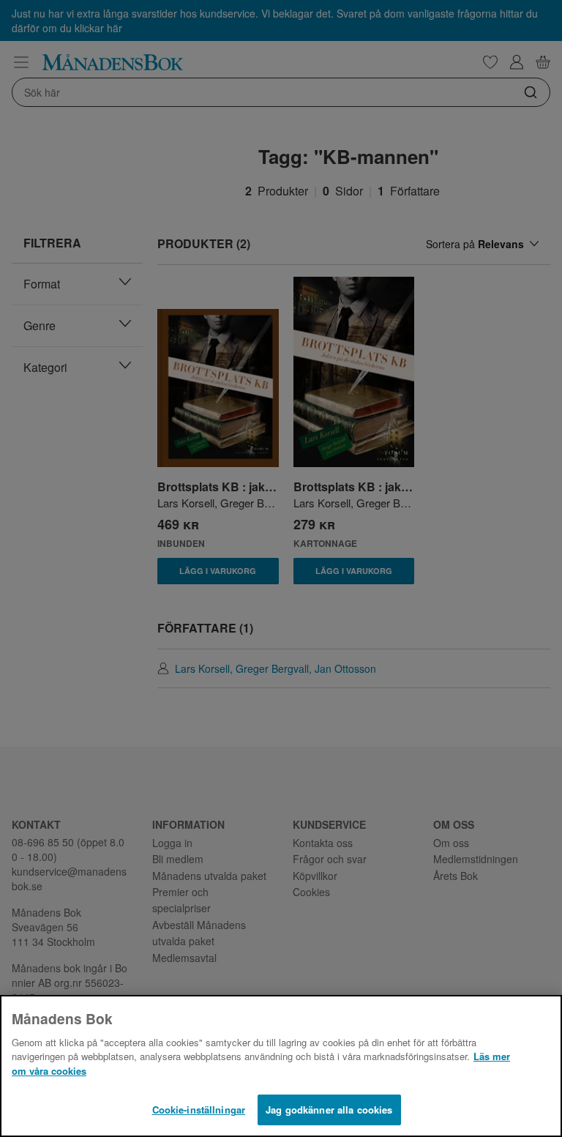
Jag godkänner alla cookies (329, 1110)
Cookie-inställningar (199, 1110)
